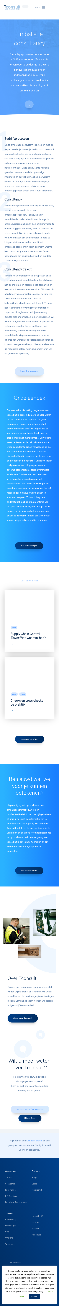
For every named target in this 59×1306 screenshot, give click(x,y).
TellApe (8, 1178)
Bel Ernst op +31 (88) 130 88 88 (30, 1109)
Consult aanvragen (29, 371)
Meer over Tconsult (23, 1018)
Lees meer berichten (29, 739)
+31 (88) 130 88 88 (13, 1263)
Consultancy (10, 1220)
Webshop (9, 1244)
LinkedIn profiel (34, 1141)
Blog (7, 1232)
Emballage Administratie (15, 1203)
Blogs (34, 1178)
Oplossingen (10, 1226)
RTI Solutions (11, 1196)
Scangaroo (10, 1184)
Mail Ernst (30, 1118)
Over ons (9, 1238)
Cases (34, 1184)
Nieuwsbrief (37, 1190)
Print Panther (10, 1190)
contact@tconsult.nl (13, 1269)
